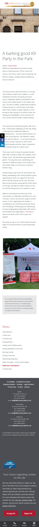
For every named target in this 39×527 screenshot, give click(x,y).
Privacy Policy (12, 387)
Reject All (28, 513)
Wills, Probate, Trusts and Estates (15, 362)
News (6, 327)
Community (7, 369)
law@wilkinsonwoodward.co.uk (21, 400)
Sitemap (27, 387)
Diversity (19, 384)
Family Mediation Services (12, 349)
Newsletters (7, 332)
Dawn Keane (12, 66)
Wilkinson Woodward (10, 365)
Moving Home (8, 352)
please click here (9, 506)
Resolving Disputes (10, 359)
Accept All (11, 513)
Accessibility (11, 382)
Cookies (20, 387)
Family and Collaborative (12, 345)
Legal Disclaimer (29, 384)
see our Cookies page (23, 500)
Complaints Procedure (23, 382)
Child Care (6, 335)
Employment (7, 342)
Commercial (7, 338)
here (30, 212)
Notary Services (8, 355)
